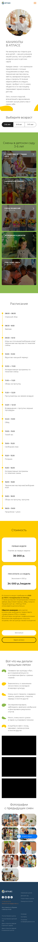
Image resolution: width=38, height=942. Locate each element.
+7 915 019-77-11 (6, 901)
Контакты (24, 917)
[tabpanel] (19, 141)
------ (17, 256)
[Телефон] (3, 897)
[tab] (7, 124)
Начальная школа (26, 893)
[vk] (12, 897)
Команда (23, 914)
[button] (19, 633)
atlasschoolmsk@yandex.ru (10, 903)
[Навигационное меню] (35, 3)
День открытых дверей (9, 923)
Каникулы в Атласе (27, 901)
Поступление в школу (9, 916)
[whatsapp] (6, 897)
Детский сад (25, 895)
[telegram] (9, 897)
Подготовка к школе (27, 898)
